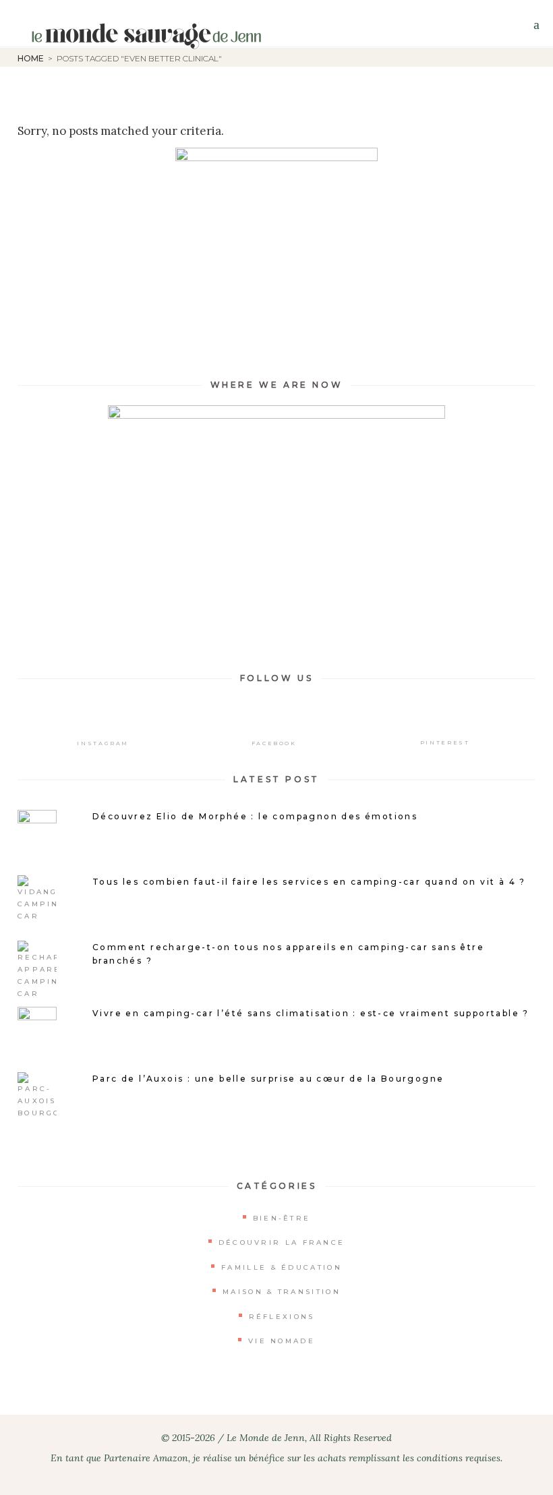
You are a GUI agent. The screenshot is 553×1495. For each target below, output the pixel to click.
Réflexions (282, 1316)
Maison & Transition (282, 1291)
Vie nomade (281, 1341)
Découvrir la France (282, 1242)
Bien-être (282, 1218)
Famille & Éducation (281, 1267)
